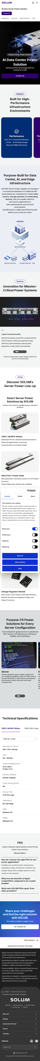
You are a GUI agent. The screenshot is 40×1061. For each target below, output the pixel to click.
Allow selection (20, 562)
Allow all (20, 556)
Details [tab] (20, 496)
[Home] (7, 2)
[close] (37, 878)
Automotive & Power (10, 1024)
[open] (37, 860)
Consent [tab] (7, 496)
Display (5, 1019)
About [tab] (33, 496)
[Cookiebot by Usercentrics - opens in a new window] (29, 491)
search (33, 3)
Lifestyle (6, 1033)
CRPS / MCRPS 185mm (11, 728)
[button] (16, 351)
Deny (20, 568)
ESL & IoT (6, 1014)
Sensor (5, 1029)
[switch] (35, 534)
